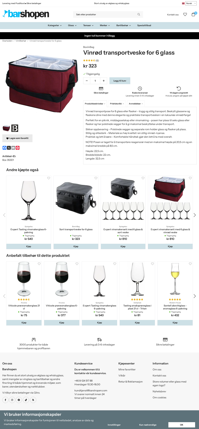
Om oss (157, 369)
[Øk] (103, 80)
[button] (28, 246)
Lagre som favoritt (18, 138)
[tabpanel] (140, 135)
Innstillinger (114, 424)
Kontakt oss (173, 14)
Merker (103, 25)
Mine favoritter (127, 369)
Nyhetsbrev (159, 391)
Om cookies (159, 397)
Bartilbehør (122, 25)
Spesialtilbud (144, 25)
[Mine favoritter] (185, 14)
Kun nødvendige (147, 424)
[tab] (95, 103)
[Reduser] (86, 80)
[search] (138, 14)
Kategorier (53, 25)
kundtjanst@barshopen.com (90, 390)
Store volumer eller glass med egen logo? (169, 383)
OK (181, 424)
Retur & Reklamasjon (130, 381)
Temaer (87, 25)
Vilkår (121, 375)
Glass (71, 25)
